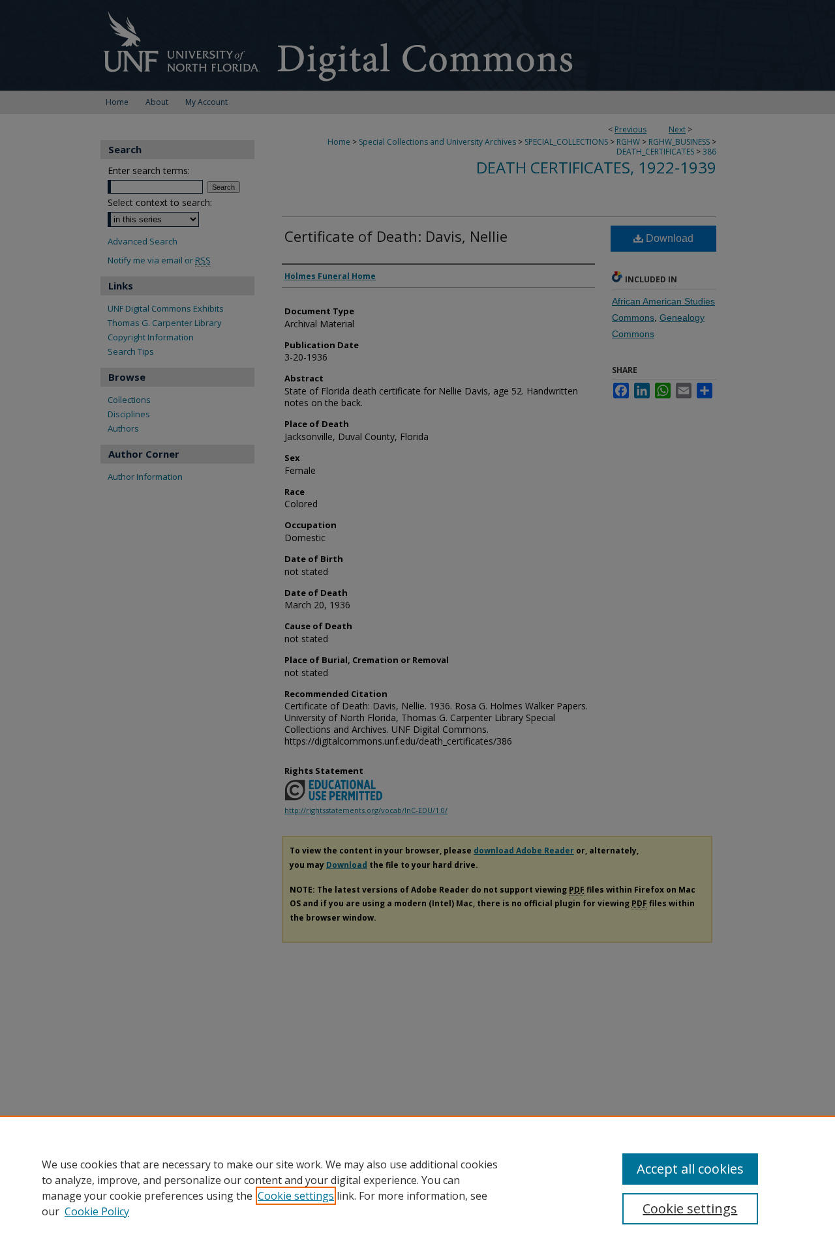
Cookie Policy (97, 1211)
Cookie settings (296, 1196)
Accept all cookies (690, 1169)
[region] (417, 1187)
